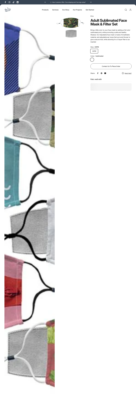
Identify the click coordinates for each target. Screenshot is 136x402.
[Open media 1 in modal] (29, 207)
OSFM (94, 51)
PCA (92, 16)
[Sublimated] (92, 59)
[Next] (91, 2)
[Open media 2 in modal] (70, 29)
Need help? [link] (128, 73)
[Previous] (45, 2)
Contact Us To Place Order (111, 66)
